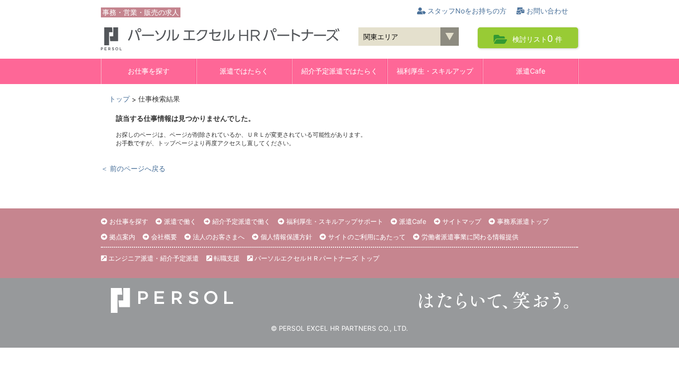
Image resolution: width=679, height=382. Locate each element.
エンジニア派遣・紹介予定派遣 (152, 258)
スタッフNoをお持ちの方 (466, 10)
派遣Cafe (530, 71)
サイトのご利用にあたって (366, 237)
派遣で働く (179, 221)
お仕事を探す (149, 71)
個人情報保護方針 (285, 237)
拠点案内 (121, 237)
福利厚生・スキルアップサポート (333, 221)
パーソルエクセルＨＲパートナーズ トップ (316, 258)
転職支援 (226, 258)
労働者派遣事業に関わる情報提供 (469, 237)
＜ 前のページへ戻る (133, 168)
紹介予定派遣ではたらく (339, 71)
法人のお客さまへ (218, 237)
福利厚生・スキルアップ (435, 71)
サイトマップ (460, 221)
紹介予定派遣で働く (240, 221)
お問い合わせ (546, 10)
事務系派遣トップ (522, 221)
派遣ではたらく (244, 71)
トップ (119, 99)
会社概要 (163, 237)
